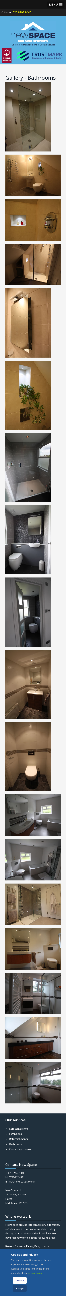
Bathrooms (15, 1144)
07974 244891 (17, 1177)
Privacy (20, 1280)
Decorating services (20, 1149)
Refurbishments (18, 1139)
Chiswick (20, 1246)
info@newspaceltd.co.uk (21, 1181)
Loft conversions (19, 1128)
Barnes (9, 1246)
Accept (20, 1288)
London (45, 1246)
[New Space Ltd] (33, 33)
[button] (55, 5)
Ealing (29, 1246)
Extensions (15, 1134)
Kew (36, 1246)
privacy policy (35, 1273)
